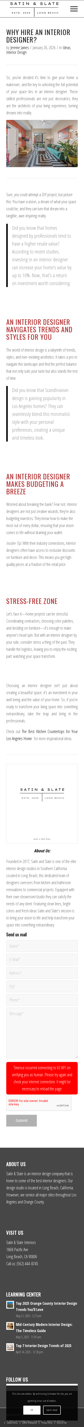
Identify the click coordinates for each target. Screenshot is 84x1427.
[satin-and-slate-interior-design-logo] (34, 8)
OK (32, 1410)
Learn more (52, 1410)
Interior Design (16, 52)
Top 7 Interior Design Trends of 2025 (44, 1345)
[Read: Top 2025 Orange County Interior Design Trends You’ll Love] (10, 1305)
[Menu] (72, 8)
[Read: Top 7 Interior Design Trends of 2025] (10, 1347)
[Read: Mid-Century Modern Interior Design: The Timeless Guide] (10, 1326)
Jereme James (19, 47)
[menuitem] (72, 8)
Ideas (66, 47)
